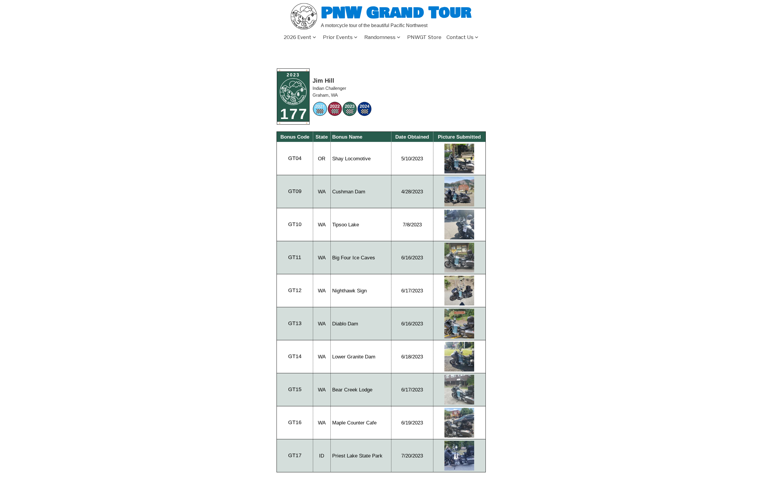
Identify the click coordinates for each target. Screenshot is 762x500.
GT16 (295, 422)
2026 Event (297, 37)
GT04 (295, 158)
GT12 (295, 290)
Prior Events (338, 37)
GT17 (295, 455)
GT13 (295, 323)
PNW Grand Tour (396, 12)
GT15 (295, 389)
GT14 (295, 356)
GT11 (294, 257)
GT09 (295, 191)
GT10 (295, 224)
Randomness (380, 37)
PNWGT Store (424, 37)
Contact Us (460, 37)
